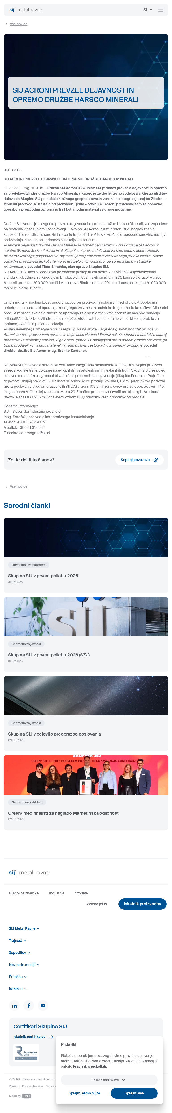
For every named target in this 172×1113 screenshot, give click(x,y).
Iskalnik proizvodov (142, 904)
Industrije (56, 893)
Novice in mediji (22, 964)
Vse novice (18, 24)
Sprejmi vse (134, 1093)
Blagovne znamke (24, 893)
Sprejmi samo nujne (84, 1093)
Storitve (81, 893)
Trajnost (15, 940)
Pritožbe (16, 976)
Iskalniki (15, 989)
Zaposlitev (17, 952)
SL (145, 10)
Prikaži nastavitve (105, 1080)
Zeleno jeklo (97, 904)
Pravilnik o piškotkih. (90, 1066)
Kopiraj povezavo (135, 459)
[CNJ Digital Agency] (20, 1096)
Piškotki (14, 1086)
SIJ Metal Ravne (22, 928)
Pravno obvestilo (32, 1086)
